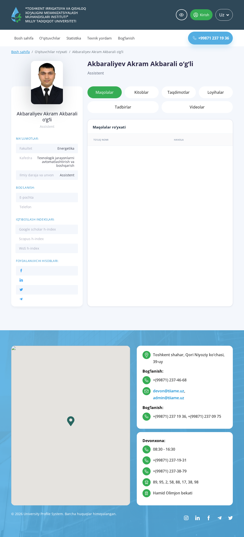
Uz (221, 15)
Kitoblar (141, 92)
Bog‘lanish (126, 38)
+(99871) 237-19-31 (170, 460)
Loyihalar (216, 92)
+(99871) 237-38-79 (170, 471)
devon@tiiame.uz (168, 391)
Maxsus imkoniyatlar (181, 14)
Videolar (197, 107)
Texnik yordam (99, 38)
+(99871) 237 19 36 (169, 416)
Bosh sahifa (23, 38)
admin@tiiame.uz (168, 397)
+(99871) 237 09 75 (204, 416)
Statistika (73, 38)
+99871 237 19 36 (213, 38)
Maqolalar (105, 92)
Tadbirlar (123, 107)
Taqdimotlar (179, 92)
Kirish (204, 14)
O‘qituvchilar (49, 38)
